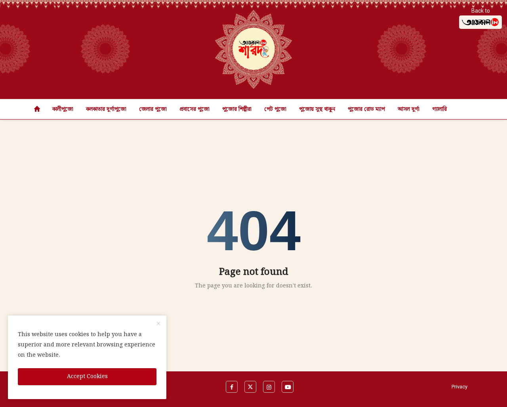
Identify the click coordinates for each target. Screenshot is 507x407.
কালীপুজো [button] (62, 109)
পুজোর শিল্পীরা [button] (237, 109)
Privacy (459, 387)
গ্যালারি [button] (439, 109)
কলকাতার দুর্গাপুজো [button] (106, 109)
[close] (158, 324)
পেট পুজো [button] (275, 109)
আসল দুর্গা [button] (408, 109)
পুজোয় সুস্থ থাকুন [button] (317, 109)
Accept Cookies (87, 376)
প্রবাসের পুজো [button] (194, 109)
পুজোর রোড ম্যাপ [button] (366, 109)
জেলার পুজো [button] (153, 109)
